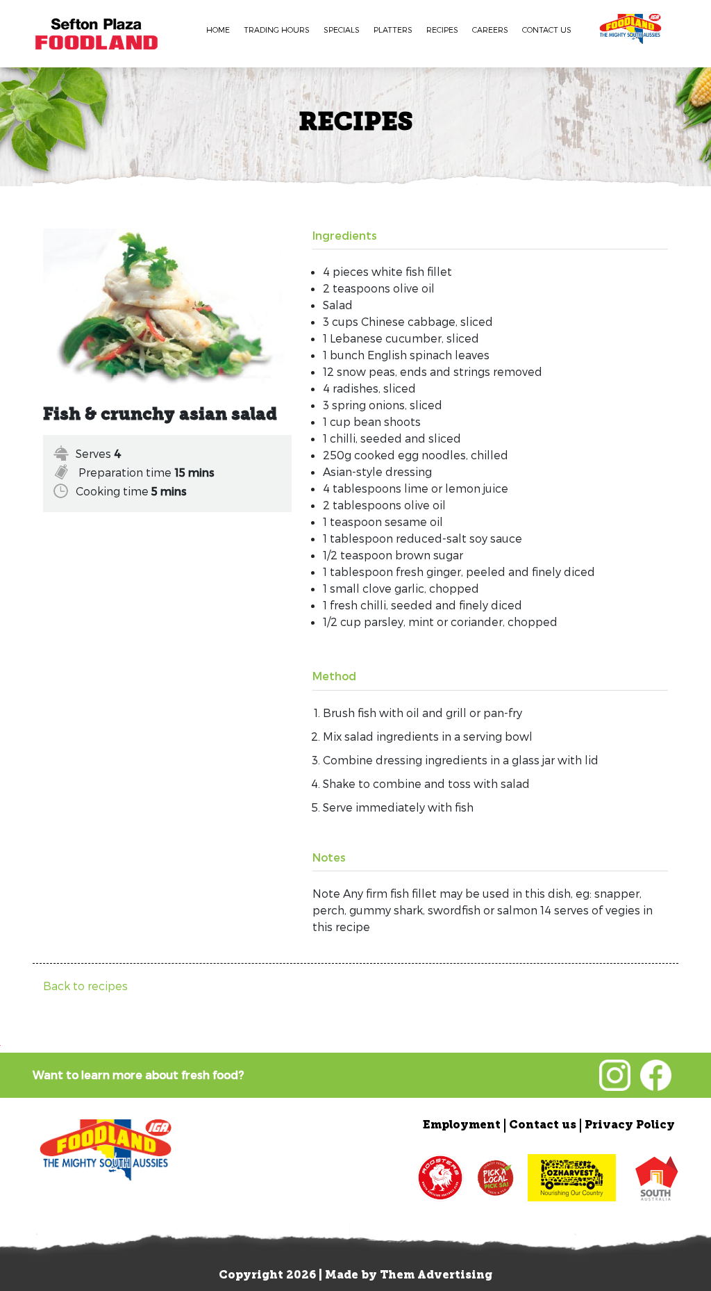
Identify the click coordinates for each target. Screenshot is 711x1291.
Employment (462, 1125)
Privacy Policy (630, 1125)
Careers (490, 29)
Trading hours (277, 29)
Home (218, 29)
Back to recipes (85, 985)
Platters (393, 29)
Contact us (546, 29)
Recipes (442, 29)
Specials (342, 29)
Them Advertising (436, 1275)
